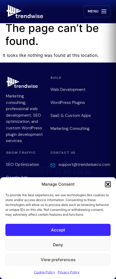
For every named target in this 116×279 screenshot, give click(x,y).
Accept (58, 229)
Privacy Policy (69, 272)
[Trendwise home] (25, 11)
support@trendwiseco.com (84, 164)
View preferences (58, 259)
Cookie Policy (44, 272)
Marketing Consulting (70, 128)
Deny (58, 244)
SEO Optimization (22, 164)
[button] (108, 184)
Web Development (68, 89)
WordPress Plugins (67, 102)
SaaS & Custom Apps (70, 115)
